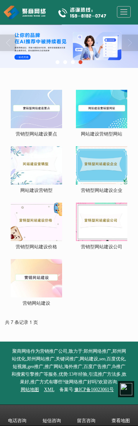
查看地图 (121, 420)
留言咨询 (86, 420)
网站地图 (30, 389)
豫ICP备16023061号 (94, 389)
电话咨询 (17, 420)
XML (49, 389)
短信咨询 (52, 420)
